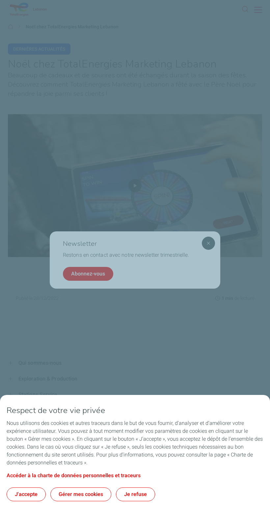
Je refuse (135, 494)
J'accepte (26, 494)
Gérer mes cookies (81, 494)
